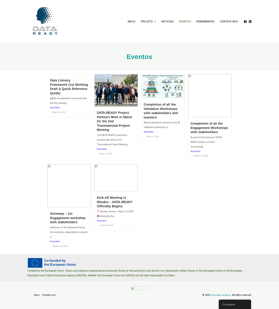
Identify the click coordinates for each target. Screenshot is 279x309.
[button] (154, 21)
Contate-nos (229, 21)
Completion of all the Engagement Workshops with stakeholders (209, 128)
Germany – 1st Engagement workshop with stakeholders (67, 218)
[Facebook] (245, 21)
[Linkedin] (250, 21)
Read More (55, 108)
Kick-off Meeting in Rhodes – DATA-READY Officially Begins (114, 202)
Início (131, 21)
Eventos (185, 21)
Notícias (167, 21)
